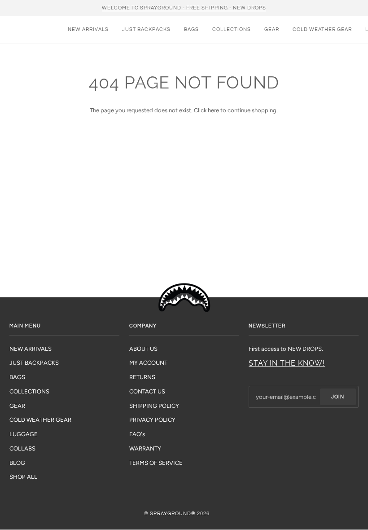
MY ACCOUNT (148, 362)
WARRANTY (145, 448)
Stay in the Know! (287, 363)
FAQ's (137, 434)
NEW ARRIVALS (30, 348)
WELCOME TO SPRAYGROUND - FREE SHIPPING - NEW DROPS (184, 7)
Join (337, 396)
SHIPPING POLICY (154, 405)
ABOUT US (143, 348)
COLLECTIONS (29, 391)
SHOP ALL (23, 476)
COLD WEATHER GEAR (40, 419)
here (213, 110)
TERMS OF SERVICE (156, 462)
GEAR (17, 405)
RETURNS (142, 377)
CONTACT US (147, 391)
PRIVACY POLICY (152, 419)
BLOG (17, 462)
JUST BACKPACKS (34, 362)
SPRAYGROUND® (173, 513)
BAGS (17, 377)
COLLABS (22, 448)
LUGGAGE (23, 434)
